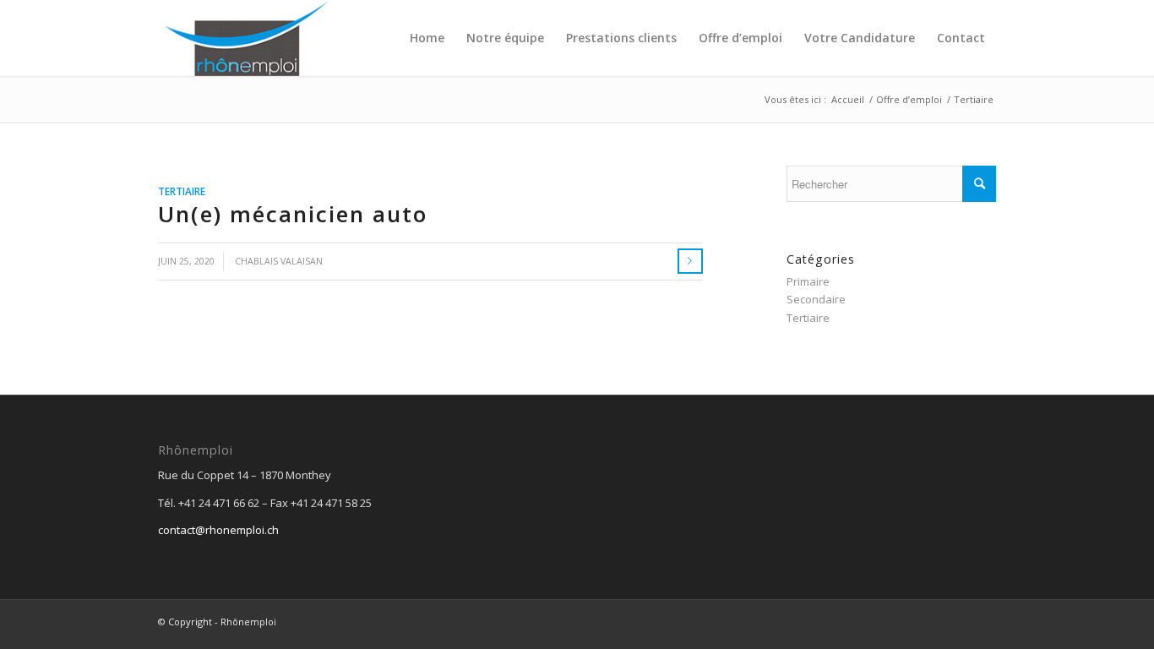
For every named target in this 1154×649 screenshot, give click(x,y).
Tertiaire (181, 191)
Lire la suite (690, 261)
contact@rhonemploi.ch (218, 529)
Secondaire (816, 299)
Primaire (808, 281)
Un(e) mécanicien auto (292, 214)
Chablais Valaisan (279, 261)
